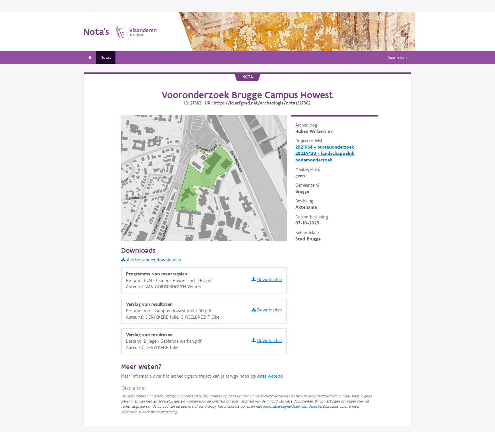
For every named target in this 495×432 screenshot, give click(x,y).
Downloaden (269, 279)
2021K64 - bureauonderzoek (324, 147)
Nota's (106, 57)
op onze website (266, 376)
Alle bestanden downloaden (154, 260)
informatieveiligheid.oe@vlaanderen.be (292, 406)
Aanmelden (397, 57)
